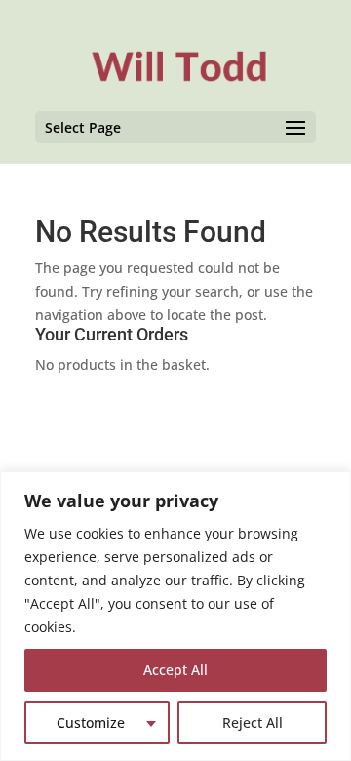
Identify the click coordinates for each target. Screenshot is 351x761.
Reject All (252, 722)
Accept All (175, 670)
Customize (91, 722)
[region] (175, 616)
